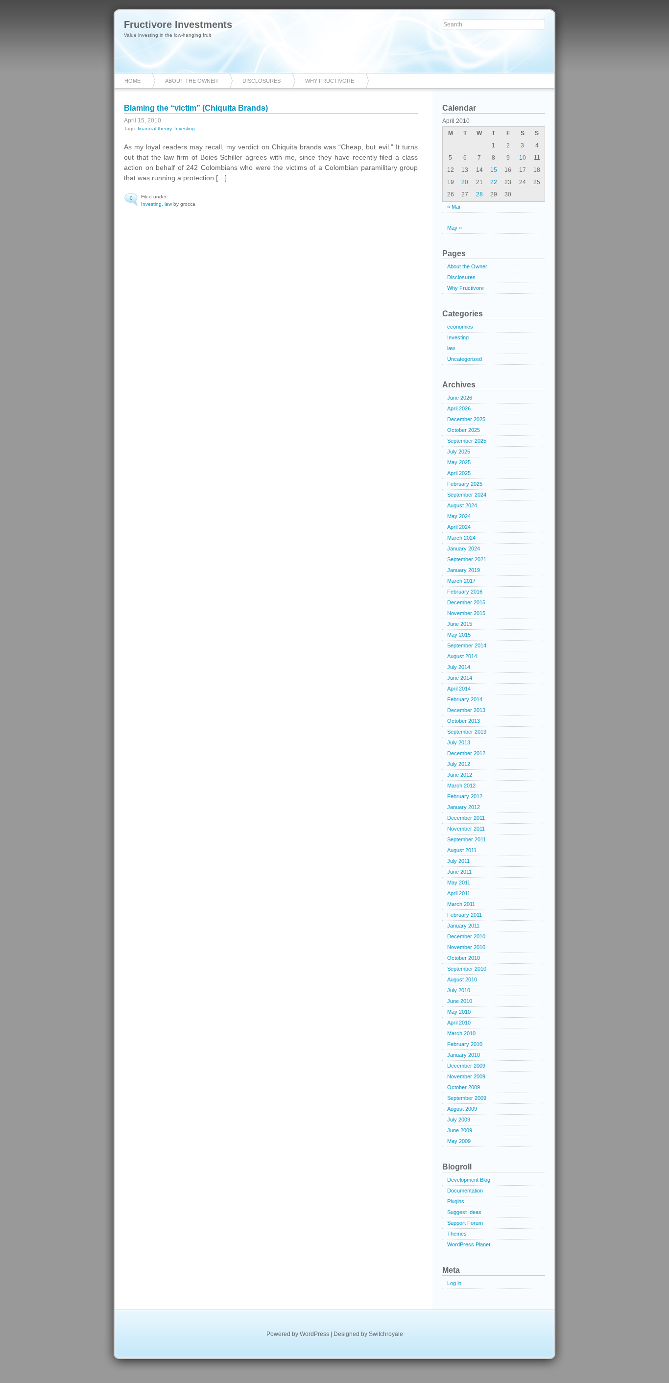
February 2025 (464, 484)
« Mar (454, 207)
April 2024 (459, 527)
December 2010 (466, 936)
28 (479, 194)
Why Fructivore (329, 81)
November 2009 (466, 1076)
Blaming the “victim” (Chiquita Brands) (196, 108)
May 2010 (459, 1012)
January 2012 (463, 807)
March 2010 (461, 1033)
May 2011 (458, 882)
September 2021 (466, 559)
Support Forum (465, 1223)
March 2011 (461, 904)
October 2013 (463, 721)
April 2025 (459, 473)
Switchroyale (386, 1334)
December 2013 (466, 710)
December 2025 (466, 419)
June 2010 (459, 1001)
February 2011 (464, 915)
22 (493, 182)
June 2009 (459, 1130)
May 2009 (459, 1141)
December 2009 (466, 1066)
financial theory (154, 128)
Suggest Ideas (464, 1212)
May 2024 (459, 516)
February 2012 (464, 796)
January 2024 (463, 548)
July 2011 (458, 861)
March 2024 (461, 538)
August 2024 (462, 505)
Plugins (455, 1201)
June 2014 (459, 678)
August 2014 (462, 656)
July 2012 (458, 764)
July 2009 (458, 1119)
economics (460, 327)
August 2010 (462, 979)
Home (132, 81)
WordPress (314, 1334)
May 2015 (459, 635)
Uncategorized (464, 359)
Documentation (465, 1190)
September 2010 (466, 969)
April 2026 (459, 408)
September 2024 (466, 495)
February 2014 (464, 699)
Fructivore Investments (178, 24)
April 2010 (459, 1022)
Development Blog (468, 1180)
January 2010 (463, 1055)
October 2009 (463, 1087)
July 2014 (458, 667)
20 (464, 182)
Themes (457, 1234)
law (168, 204)
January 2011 (463, 926)
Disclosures (261, 81)
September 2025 (466, 441)
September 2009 (466, 1098)
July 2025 (458, 451)
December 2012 (466, 753)
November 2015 (466, 613)
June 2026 (459, 398)
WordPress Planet (468, 1244)
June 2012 (459, 775)
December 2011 (466, 818)
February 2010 (464, 1044)
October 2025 (463, 430)
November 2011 (466, 829)
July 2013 (458, 742)
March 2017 (461, 581)
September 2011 (466, 839)
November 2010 (466, 947)
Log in (454, 1283)
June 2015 (459, 624)
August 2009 (462, 1109)
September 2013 (466, 732)
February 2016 (464, 592)
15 (493, 170)
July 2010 (458, 990)
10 (522, 157)
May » (454, 228)
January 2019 (463, 570)
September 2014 (466, 645)
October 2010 (463, 958)
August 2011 (462, 850)
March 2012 (461, 785)
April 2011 (458, 893)
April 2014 (459, 689)
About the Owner (191, 81)
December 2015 (466, 602)
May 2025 (459, 462)
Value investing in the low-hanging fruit (167, 35)
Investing (184, 128)
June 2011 (459, 872)
